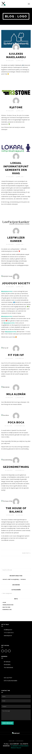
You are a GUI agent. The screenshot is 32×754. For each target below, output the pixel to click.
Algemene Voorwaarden (19, 745)
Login (4, 602)
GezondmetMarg (16, 466)
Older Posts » (26, 553)
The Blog (23, 579)
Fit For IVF (16, 355)
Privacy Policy (16, 747)
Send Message (7, 723)
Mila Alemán (16, 394)
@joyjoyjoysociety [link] (6, 291)
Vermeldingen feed (8, 604)
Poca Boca (16, 422)
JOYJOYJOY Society (16, 283)
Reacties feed (6, 607)
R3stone (16, 107)
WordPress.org (7, 609)
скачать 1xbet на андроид (11, 579)
